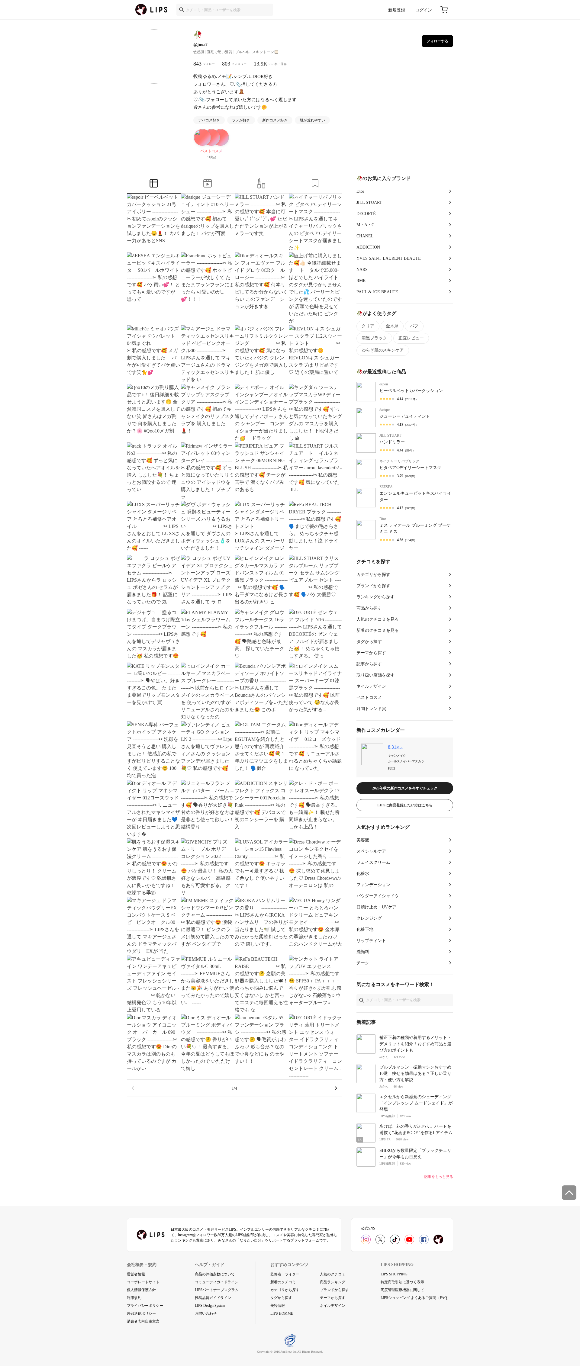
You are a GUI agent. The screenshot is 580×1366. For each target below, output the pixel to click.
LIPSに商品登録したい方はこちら (405, 805)
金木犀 (392, 326)
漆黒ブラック (374, 338)
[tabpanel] (234, 645)
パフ (414, 326)
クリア (368, 326)
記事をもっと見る (438, 1177)
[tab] (154, 184)
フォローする (437, 41)
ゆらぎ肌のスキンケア (383, 350)
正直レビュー (411, 338)
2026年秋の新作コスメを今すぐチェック (404, 788)
